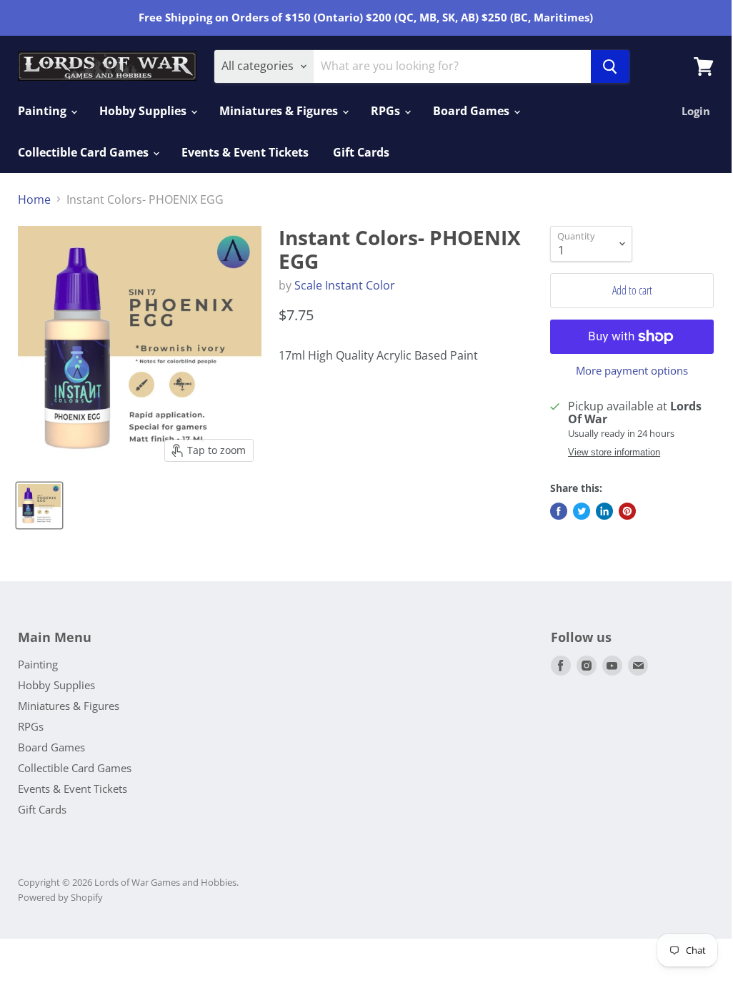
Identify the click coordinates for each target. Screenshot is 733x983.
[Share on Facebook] (558, 511)
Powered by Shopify (60, 897)
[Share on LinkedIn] (604, 511)
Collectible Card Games (84, 152)
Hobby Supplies (144, 111)
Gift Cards (361, 152)
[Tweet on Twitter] (581, 511)
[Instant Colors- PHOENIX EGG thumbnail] (39, 505)
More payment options (632, 371)
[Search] (610, 66)
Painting (43, 111)
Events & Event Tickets (245, 152)
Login (696, 111)
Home (34, 199)
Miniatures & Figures (280, 111)
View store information (614, 453)
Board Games (472, 111)
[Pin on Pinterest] (627, 511)
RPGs (387, 111)
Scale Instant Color (344, 285)
